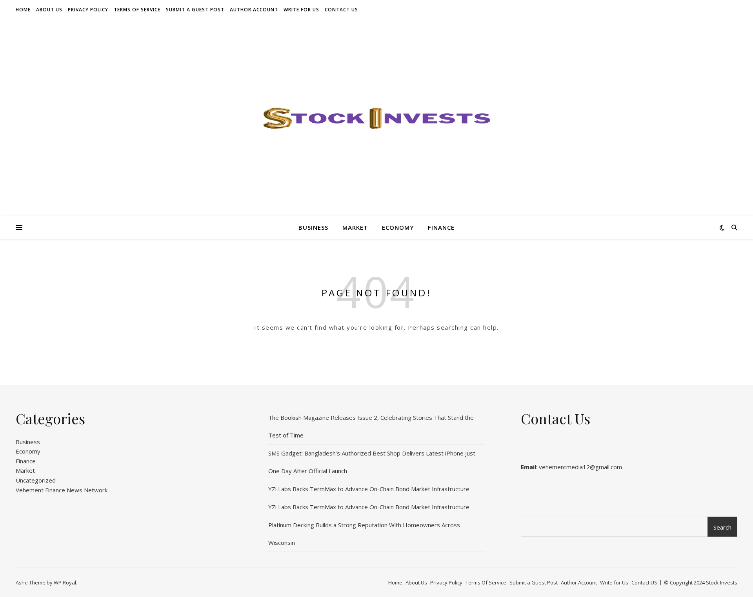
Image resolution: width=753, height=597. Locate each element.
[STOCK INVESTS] (376, 117)
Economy (398, 227)
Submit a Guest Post (195, 9)
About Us (49, 9)
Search (722, 527)
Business (313, 227)
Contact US (341, 9)
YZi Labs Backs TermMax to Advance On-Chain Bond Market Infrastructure (368, 489)
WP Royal (65, 582)
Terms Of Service (137, 9)
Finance (441, 227)
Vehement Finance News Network (61, 490)
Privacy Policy (88, 9)
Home (23, 9)
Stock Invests (721, 582)
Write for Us (301, 9)
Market (355, 227)
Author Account (254, 9)
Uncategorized (36, 480)
